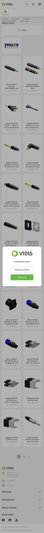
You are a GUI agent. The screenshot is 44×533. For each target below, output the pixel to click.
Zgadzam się (22, 277)
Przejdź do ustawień (22, 270)
